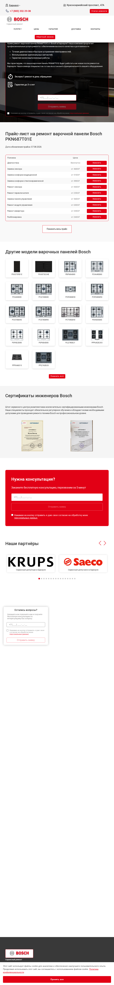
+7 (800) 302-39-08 (20, 11)
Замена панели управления (19, 199)
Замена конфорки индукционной (22, 175)
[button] (100, 543)
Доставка (76, 29)
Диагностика (13, 163)
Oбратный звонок (45, 37)
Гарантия (53, 29)
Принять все (57, 979)
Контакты (95, 29)
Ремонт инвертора (15, 211)
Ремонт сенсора (14, 187)
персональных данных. (79, 113)
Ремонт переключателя (18, 193)
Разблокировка (14, 217)
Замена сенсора (14, 169)
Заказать (96, 163)
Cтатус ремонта (99, 11)
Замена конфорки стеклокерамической (25, 181)
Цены (36, 29)
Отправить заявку (57, 106)
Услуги (17, 29)
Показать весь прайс (57, 229)
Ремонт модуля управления (19, 205)
